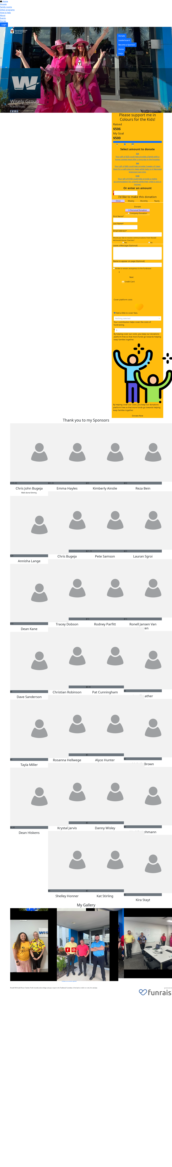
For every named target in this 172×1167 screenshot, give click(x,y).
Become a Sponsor (126, 44)
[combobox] (137, 318)
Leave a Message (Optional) (125, 245)
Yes (125, 242)
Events (3, 18)
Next (131, 277)
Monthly (144, 201)
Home (5, 1)
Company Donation (138, 213)
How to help (5, 12)
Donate (121, 36)
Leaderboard (124, 40)
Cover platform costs (123, 299)
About (2, 15)
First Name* (118, 216)
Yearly (156, 201)
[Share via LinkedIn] (17, 111)
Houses (3, 4)
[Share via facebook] (10, 111)
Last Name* (118, 223)
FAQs (120, 53)
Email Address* (120, 231)
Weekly (131, 201)
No (151, 242)
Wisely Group (19, 106)
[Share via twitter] (13, 111)
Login (4, 24)
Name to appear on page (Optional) (129, 261)
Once (118, 201)
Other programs (7, 10)
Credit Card (129, 281)
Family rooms (6, 7)
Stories (3, 21)
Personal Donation (138, 210)
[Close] (6, 67)
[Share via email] (15, 111)
